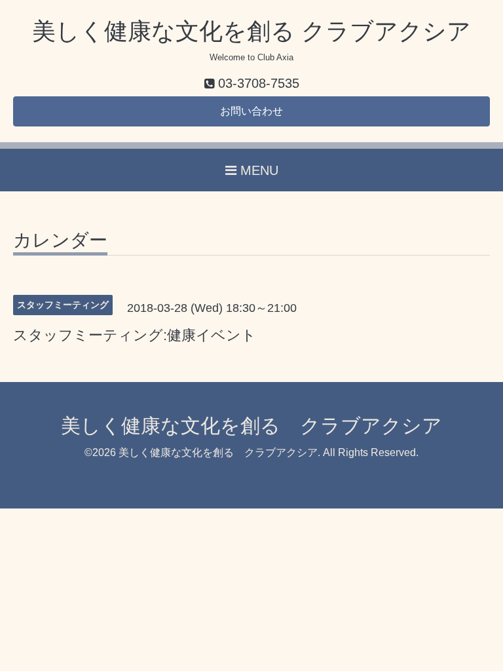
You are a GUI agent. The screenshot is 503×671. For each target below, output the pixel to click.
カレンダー (60, 240)
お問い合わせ (251, 111)
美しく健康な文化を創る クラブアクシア (251, 31)
